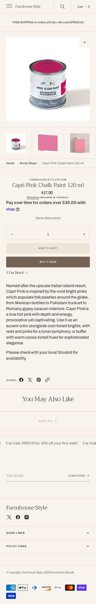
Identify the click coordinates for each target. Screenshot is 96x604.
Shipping (33, 197)
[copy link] (47, 381)
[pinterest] (38, 381)
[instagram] (27, 517)
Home (10, 163)
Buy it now (48, 261)
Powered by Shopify (62, 572)
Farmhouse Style (32, 572)
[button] (8, 6)
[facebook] (21, 381)
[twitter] (30, 381)
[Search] (62, 6)
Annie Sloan (28, 163)
